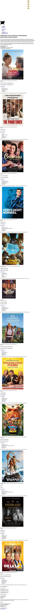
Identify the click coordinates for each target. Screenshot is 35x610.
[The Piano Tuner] (12, 125)
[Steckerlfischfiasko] (12, 389)
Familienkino (11, 47)
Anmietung (3, 26)
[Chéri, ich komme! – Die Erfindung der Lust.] (12, 79)
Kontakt (3, 30)
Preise (3, 29)
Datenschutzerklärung (5, 32)
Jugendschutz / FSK (4, 33)
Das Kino (3, 27)
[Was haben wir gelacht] (9, 298)
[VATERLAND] (12, 526)
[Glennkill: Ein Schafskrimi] (12, 264)
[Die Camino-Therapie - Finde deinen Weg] (12, 342)
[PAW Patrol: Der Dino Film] (12, 435)
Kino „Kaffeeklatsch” (3, 47)
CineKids (8, 47)
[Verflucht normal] (12, 218)
